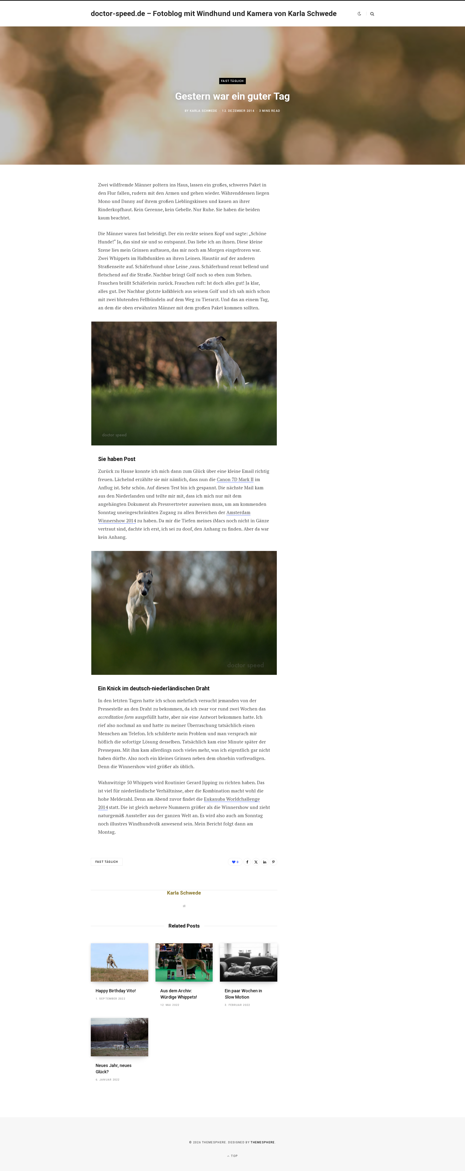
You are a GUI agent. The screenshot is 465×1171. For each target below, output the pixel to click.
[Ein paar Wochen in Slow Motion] (248, 962)
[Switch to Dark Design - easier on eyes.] (359, 14)
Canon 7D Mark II (235, 479)
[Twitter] (67, 211)
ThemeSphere (263, 1142)
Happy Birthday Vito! (116, 990)
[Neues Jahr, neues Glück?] (119, 1037)
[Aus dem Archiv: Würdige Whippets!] (184, 962)
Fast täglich (232, 81)
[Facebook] (67, 199)
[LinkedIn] (265, 862)
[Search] (370, 14)
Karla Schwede (203, 111)
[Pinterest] (67, 224)
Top (234, 1156)
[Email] (67, 237)
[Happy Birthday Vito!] (119, 962)
